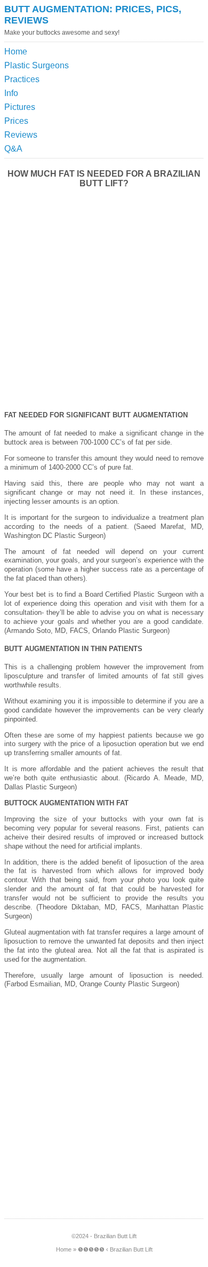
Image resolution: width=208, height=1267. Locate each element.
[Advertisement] (154, 71)
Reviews (20, 134)
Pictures (19, 107)
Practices (21, 79)
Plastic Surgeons (36, 65)
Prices (16, 120)
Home (15, 51)
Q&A (13, 148)
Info (11, 93)
